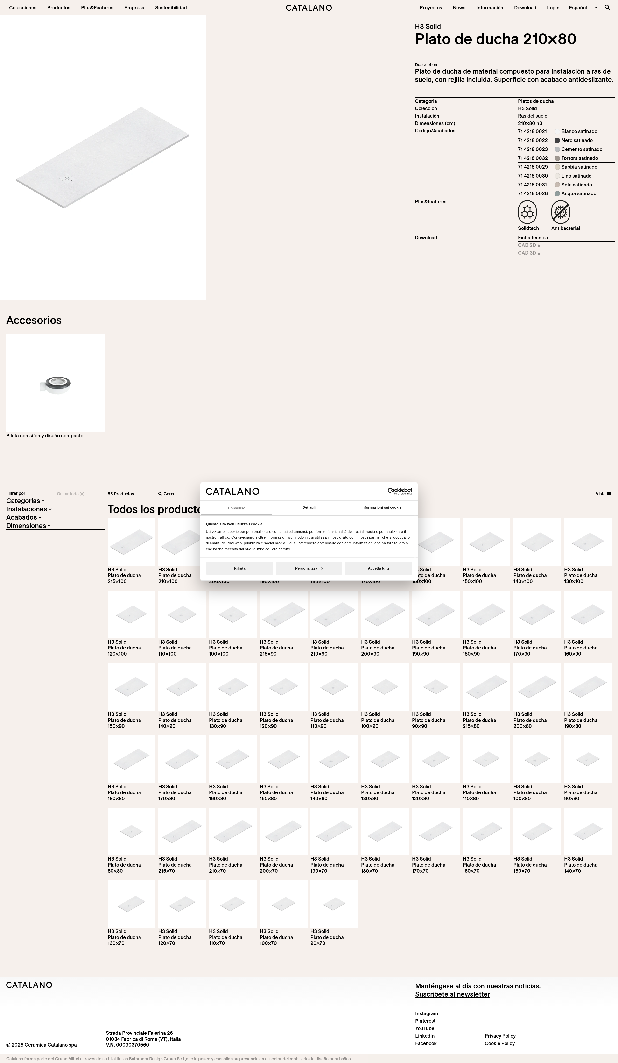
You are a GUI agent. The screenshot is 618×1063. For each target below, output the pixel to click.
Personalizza (306, 568)
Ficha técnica (533, 238)
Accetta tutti (378, 568)
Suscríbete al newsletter (452, 994)
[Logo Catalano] (29, 985)
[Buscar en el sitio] (607, 7)
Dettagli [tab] (309, 507)
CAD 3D (538, 253)
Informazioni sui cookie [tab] (381, 507)
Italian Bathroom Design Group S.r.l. (151, 1058)
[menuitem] (97, 8)
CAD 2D (538, 245)
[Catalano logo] (309, 8)
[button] (23, 8)
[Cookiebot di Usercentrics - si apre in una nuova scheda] (391, 491)
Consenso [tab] (236, 508)
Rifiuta (239, 568)
